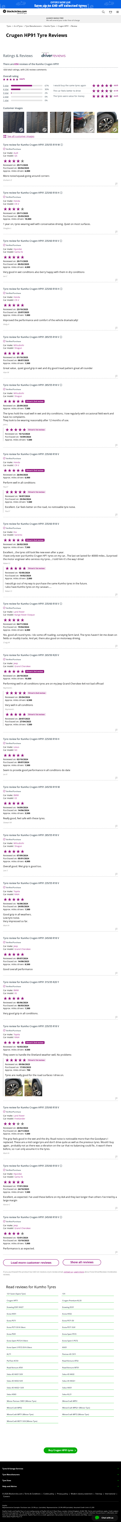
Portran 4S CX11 (69, 1354)
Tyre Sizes (6, 1480)
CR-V (16, 203)
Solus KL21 (67, 1394)
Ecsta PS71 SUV (68, 1327)
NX (15, 750)
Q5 (15, 155)
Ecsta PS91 (11, 1334)
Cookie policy (48, 1493)
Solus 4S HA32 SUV (15, 1381)
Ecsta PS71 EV (68, 1320)
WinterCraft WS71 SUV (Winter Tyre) (22, 1421)
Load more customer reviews (31, 1263)
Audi (16, 153)
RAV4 (16, 894)
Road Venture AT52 (70, 1361)
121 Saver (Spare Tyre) (16, 1294)
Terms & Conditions (32, 1493)
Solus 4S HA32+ (68, 1381)
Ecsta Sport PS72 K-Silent (17, 1340)
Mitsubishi (19, 345)
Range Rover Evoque (24, 614)
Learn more (79, 1271)
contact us (68, 1271)
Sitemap (98, 1493)
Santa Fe (18, 251)
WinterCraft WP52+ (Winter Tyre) (76, 1408)
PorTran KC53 (12, 1361)
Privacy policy (62, 1493)
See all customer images (20, 136)
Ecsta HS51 (11, 1314)
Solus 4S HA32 (68, 1374)
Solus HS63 (11, 1394)
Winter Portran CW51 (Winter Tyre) (21, 1401)
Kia (15, 532)
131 (63, 1294)
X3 (15, 798)
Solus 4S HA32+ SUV (15, 1387)
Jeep (16, 663)
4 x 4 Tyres (18, 26)
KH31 (64, 1347)
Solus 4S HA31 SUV (15, 1374)
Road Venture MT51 (70, 1367)
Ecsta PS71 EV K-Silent (16, 1327)
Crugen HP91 (63, 26)
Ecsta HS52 (67, 1314)
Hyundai (18, 249)
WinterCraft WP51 (69, 1401)
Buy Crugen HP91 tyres (60, 1450)
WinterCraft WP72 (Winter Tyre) (75, 1414)
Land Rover (19, 611)
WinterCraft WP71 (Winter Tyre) (20, 1414)
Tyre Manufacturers (33, 26)
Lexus (16, 747)
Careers (6, 1496)
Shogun (18, 348)
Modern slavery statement (82, 1493)
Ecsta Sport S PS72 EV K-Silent (19, 1347)
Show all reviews (81, 1262)
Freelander (19, 1118)
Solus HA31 (67, 1387)
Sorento (18, 534)
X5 (15, 993)
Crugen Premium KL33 (71, 1300)
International (110, 1493)
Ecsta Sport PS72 (69, 1334)
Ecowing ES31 (68, 1307)
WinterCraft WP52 (14, 1408)
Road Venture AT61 (15, 1367)
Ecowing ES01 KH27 (15, 1307)
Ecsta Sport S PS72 (70, 1340)
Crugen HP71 (12, 1300)
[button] (103, 12)
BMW (16, 795)
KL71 (9, 1354)
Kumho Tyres (49, 26)
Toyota (17, 891)
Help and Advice (9, 1486)
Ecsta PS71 (11, 1320)
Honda (17, 201)
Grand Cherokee (22, 666)
